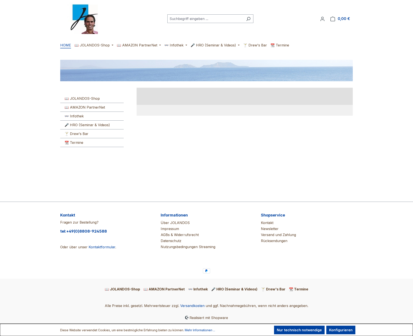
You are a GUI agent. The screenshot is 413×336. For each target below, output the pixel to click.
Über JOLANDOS (175, 223)
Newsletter (270, 229)
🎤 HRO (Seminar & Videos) (87, 125)
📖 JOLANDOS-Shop (82, 98)
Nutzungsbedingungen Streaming (188, 247)
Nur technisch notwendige (299, 330)
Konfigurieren (341, 330)
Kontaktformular (102, 247)
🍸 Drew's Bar (76, 134)
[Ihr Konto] (322, 18)
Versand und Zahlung (278, 235)
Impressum (170, 229)
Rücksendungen (274, 241)
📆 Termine (74, 142)
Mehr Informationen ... (200, 330)
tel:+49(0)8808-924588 (83, 231)
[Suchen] (248, 18)
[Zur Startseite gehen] (81, 18)
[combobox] (205, 18)
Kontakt (267, 223)
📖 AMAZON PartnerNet (85, 107)
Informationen (174, 215)
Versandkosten (192, 306)
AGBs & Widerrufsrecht (180, 235)
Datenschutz (171, 241)
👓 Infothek (74, 116)
